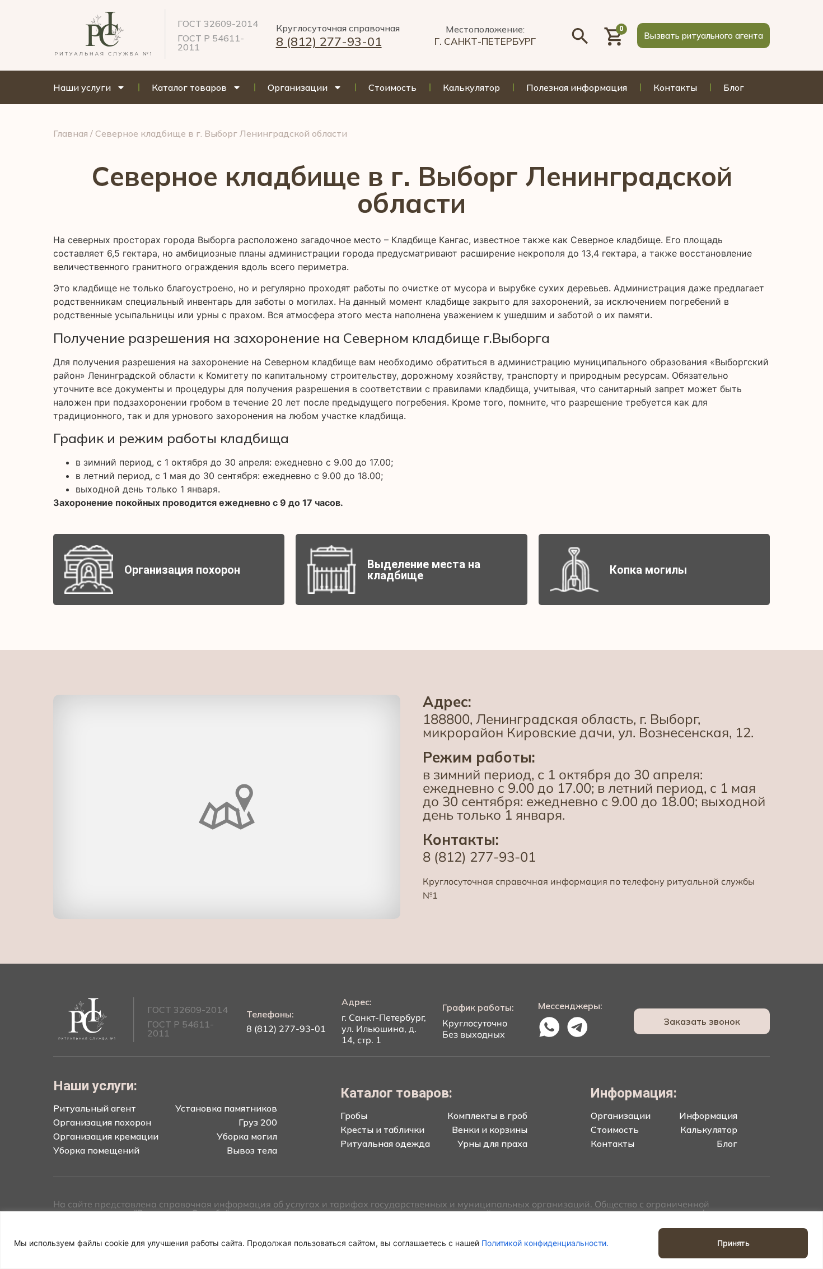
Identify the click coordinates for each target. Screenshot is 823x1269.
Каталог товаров (189, 87)
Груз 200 (258, 1122)
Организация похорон (102, 1122)
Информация (708, 1115)
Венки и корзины (489, 1129)
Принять (733, 1243)
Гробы (353, 1115)
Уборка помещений (96, 1150)
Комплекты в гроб (487, 1115)
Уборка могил (247, 1136)
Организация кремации (105, 1136)
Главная (70, 133)
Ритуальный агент (94, 1108)
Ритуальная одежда (385, 1143)
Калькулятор (471, 87)
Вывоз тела (252, 1150)
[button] (703, 35)
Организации (298, 87)
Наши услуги (82, 87)
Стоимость (392, 87)
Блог (733, 87)
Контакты (675, 87)
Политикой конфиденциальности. (545, 1243)
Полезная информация (576, 87)
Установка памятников (226, 1108)
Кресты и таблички (382, 1129)
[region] (411, 1240)
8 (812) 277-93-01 (329, 41)
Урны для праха (492, 1143)
